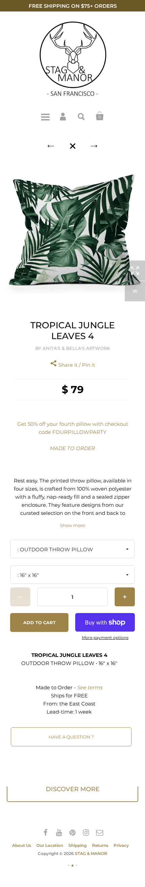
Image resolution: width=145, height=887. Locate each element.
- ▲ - (72, 864)
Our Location (49, 845)
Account (63, 116)
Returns (100, 845)
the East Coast (77, 703)
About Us (21, 845)
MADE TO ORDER (72, 448)
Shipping (77, 845)
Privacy (121, 845)
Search (82, 116)
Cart (100, 116)
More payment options (105, 638)
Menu (45, 116)
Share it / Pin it (76, 365)
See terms (90, 687)
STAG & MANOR (91, 853)
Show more (72, 525)
